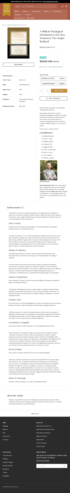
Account (5, 440)
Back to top (35, 413)
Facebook (6, 469)
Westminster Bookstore (43, 426)
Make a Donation (41, 436)
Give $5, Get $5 (7, 466)
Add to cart (59, 90)
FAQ (4, 433)
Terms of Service (41, 443)
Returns (5, 429)
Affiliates (5, 459)
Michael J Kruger (45, 47)
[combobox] (36, 6)
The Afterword (7, 455)
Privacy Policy (40, 446)
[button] (66, 6)
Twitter (5, 472)
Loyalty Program (8, 462)
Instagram (6, 476)
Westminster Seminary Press (45, 429)
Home (4, 25)
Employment (40, 440)
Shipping (5, 426)
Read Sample (18, 64)
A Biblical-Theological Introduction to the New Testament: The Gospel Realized (17, 25)
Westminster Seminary (43, 433)
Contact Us (6, 436)
